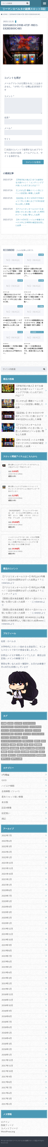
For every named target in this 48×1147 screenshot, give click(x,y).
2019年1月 (7, 989)
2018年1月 (7, 1054)
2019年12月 (7, 928)
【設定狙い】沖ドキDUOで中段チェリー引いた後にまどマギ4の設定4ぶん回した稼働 (30, 201)
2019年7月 (7, 956)
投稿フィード (7, 1125)
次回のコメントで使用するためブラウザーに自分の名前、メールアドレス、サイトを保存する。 (23, 152)
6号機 (4, 723)
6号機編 (5, 774)
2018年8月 (7, 1016)
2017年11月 (7, 1065)
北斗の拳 (5, 745)
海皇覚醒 (5, 748)
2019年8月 (7, 950)
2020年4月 (7, 906)
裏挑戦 (4, 752)
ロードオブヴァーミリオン (11, 741)
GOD (4, 780)
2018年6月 (7, 1027)
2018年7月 (7, 1021)
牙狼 (22, 748)
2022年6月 (7, 841)
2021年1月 (7, 884)
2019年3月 (7, 978)
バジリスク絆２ (7, 734)
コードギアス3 (35, 727)
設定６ (4, 755)
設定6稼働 (25, 752)
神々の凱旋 (30, 748)
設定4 (11, 752)
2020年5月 (7, 901)
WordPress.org (8, 1131)
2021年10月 (7, 873)
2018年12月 (7, 994)
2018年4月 (7, 1038)
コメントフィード (9, 1128)
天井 (25, 745)
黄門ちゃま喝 (16, 759)
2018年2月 (7, 1049)
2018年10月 (7, 1005)
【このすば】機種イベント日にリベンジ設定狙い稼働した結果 (29, 191)
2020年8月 (7, 890)
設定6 (17, 752)
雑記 (4, 818)
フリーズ (27, 734)
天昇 (31, 745)
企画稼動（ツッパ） (11, 791)
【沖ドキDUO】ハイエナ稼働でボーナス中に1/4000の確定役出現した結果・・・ (29, 222)
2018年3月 (7, 1043)
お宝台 (10, 723)
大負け (19, 745)
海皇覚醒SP (14, 748)
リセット (5, 738)
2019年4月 (7, 972)
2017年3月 (7, 1098)
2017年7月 (7, 1087)
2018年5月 (7, 1032)
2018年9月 (7, 1010)
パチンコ (18, 734)
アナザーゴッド (29, 723)
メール (8, 128)
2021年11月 (7, 868)
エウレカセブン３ (21, 727)
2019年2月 (7, 983)
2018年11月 (7, 999)
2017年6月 (7, 1093)
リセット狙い (15, 738)
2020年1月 (7, 923)
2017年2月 (7, 1104)
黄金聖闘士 (41, 755)
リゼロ (24, 738)
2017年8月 (7, 1082)
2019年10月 (7, 939)
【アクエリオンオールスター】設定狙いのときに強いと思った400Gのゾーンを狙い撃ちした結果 (29, 212)
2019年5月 (7, 967)
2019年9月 (7, 945)
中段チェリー (28, 741)
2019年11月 (7, 934)
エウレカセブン (7, 727)
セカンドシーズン (16, 730)
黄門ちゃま (6, 759)
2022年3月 (7, 846)
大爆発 (12, 745)
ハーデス (37, 730)
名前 (7, 117)
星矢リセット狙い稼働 (12, 796)
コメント (9, 96)
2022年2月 (7, 852)
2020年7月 (7, 895)
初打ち (37, 741)
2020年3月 (7, 912)
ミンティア (7, 593)
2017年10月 (7, 1071)
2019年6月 (7, 961)
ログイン (5, 1122)
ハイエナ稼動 (8, 785)
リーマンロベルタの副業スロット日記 (24, 8)
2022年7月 (7, 835)
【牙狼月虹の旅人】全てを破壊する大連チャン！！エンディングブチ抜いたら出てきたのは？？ (29, 182)
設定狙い (34, 752)
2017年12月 (7, 1060)
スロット (5, 730)
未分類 (5, 802)
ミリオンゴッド (37, 734)
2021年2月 (7, 879)
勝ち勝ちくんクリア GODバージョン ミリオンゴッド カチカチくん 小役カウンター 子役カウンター (23, 488)
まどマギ (18, 723)
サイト (7, 139)
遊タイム (12, 755)
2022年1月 (7, 857)
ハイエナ (28, 730)
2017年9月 (7, 1076)
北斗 (43, 741)
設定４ (41, 752)
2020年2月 (7, 917)
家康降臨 (38, 745)
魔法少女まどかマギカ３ (26, 755)
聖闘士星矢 (40, 748)
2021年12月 (7, 862)
